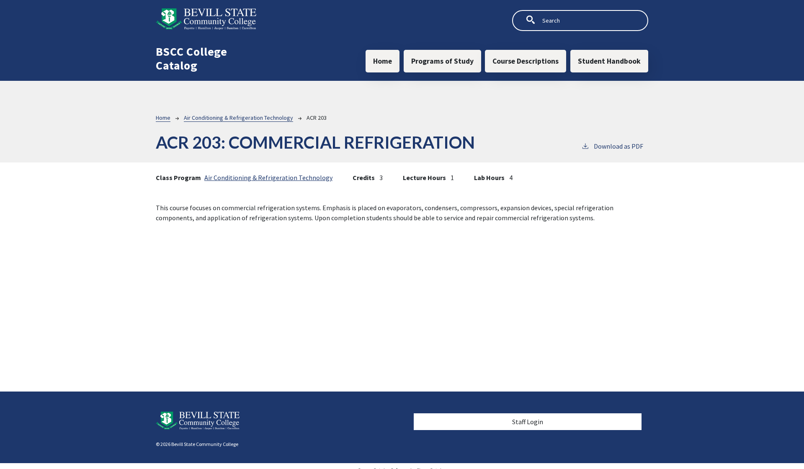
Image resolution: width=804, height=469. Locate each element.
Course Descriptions (525, 61)
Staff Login (527, 421)
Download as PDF (618, 146)
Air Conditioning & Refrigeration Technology (238, 117)
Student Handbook (609, 61)
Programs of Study (442, 61)
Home (382, 61)
